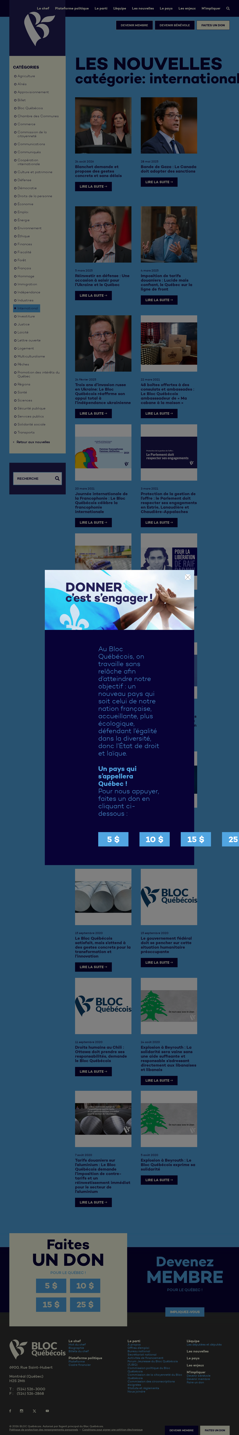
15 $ (195, 839)
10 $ (155, 839)
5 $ (113, 839)
